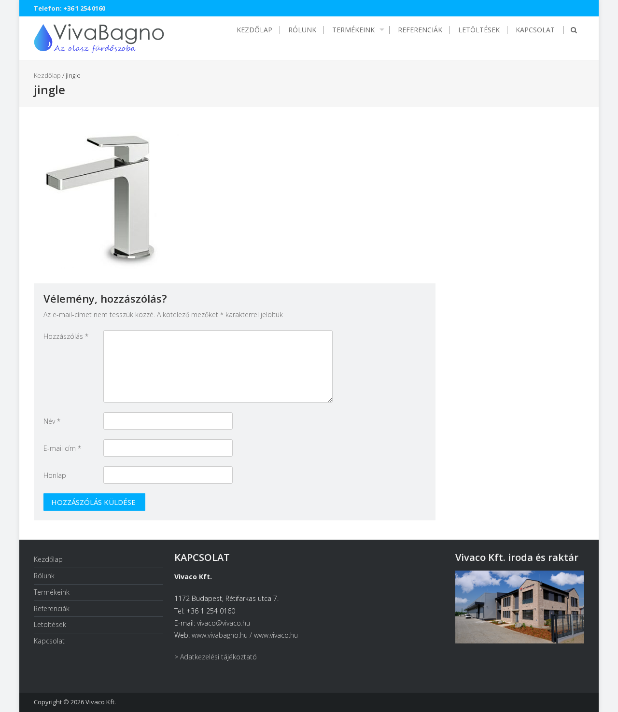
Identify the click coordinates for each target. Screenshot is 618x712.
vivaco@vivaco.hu (223, 623)
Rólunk (302, 30)
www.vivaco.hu (276, 635)
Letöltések (479, 30)
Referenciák (420, 30)
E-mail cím (62, 448)
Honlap (54, 475)
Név (51, 421)
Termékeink (353, 30)
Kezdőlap (254, 30)
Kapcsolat (535, 30)
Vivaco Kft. (100, 702)
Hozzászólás (65, 336)
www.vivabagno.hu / (223, 635)
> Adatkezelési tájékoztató (215, 656)
